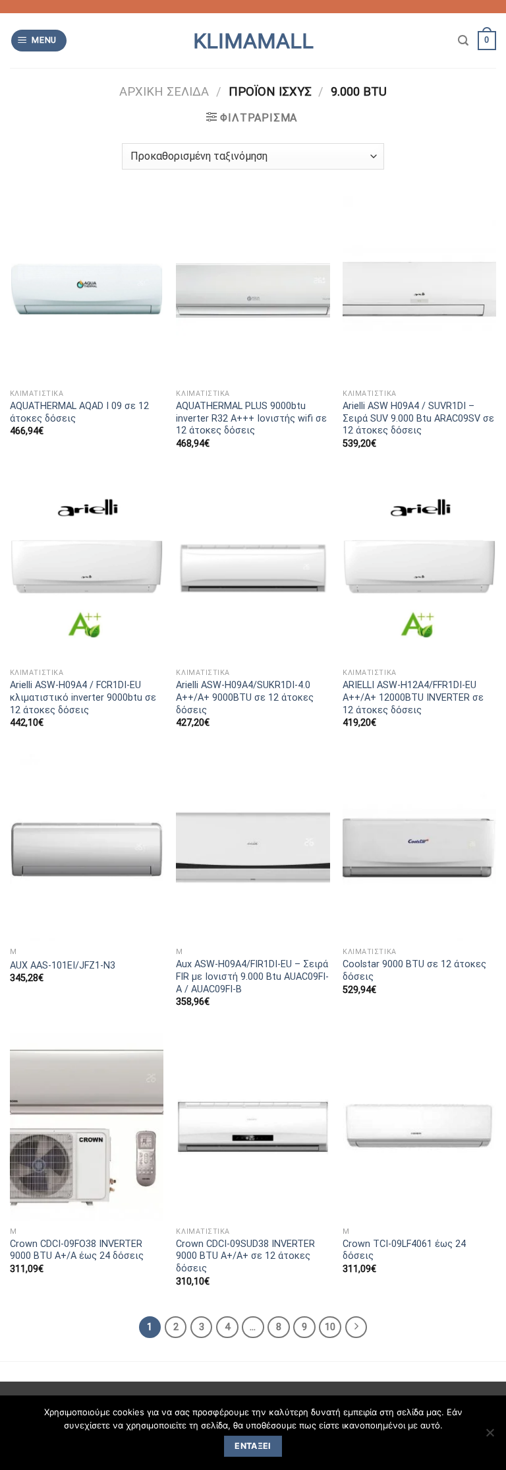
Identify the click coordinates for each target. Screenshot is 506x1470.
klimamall (253, 40)
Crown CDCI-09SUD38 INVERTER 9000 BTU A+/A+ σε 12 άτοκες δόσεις (245, 1256)
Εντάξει (253, 1446)
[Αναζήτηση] (463, 40)
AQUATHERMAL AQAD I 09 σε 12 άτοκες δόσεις (79, 412)
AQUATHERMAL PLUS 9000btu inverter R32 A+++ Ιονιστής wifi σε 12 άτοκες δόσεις (251, 418)
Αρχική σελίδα (164, 91)
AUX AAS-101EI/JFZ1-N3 (62, 965)
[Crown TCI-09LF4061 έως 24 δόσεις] (419, 1126)
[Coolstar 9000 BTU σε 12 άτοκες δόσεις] (419, 847)
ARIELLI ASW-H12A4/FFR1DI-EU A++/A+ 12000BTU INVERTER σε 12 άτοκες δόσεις (413, 697)
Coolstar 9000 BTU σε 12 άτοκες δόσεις (414, 970)
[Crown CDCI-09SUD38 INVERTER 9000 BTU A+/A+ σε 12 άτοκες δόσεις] (252, 1126)
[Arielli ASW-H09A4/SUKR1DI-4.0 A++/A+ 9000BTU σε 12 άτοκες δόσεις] (252, 568)
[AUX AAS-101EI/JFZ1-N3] (86, 847)
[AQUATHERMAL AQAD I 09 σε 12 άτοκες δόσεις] (86, 289)
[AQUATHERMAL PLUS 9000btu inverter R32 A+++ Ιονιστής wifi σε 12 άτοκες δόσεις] (252, 289)
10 (330, 1327)
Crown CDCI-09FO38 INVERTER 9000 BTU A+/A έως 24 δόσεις (77, 1250)
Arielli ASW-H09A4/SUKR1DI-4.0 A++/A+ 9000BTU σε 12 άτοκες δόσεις (245, 697)
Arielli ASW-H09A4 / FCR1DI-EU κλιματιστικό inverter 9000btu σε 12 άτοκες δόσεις (83, 697)
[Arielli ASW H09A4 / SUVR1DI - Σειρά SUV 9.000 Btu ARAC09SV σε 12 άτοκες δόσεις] (419, 289)
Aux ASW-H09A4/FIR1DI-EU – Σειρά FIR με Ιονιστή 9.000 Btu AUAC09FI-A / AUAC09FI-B (252, 976)
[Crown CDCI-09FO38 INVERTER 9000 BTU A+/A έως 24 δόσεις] (86, 1126)
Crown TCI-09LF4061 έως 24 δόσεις (404, 1250)
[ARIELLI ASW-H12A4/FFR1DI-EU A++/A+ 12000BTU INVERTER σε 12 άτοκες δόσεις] (419, 568)
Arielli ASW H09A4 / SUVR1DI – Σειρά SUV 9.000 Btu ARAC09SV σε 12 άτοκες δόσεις (418, 418)
